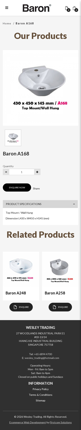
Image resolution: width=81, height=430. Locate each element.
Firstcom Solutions (61, 422)
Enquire (24, 307)
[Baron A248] (21, 270)
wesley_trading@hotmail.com (42, 357)
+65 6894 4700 (43, 354)
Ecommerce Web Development (27, 422)
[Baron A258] (60, 270)
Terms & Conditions (40, 394)
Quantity (8, 166)
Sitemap (40, 400)
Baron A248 (16, 293)
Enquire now (17, 187)
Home (7, 23)
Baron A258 (55, 293)
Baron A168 (25, 23)
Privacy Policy (41, 389)
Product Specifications (23, 204)
